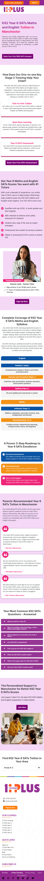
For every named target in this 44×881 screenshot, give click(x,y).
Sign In (34, 3)
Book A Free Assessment (13, 3)
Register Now (10, 807)
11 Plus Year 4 (7, 825)
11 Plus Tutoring (7, 820)
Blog (3, 852)
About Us (5, 845)
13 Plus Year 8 (7, 832)
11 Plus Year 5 (7, 828)
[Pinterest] (13, 879)
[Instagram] (8, 879)
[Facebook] (3, 879)
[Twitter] (23, 879)
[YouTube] (33, 879)
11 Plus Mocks (7, 850)
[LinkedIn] (18, 879)
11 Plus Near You (8, 847)
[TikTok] (28, 879)
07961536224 (10, 798)
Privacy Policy (7, 854)
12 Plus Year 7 (7, 830)
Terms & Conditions (8, 857)
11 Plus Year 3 (7, 823)
